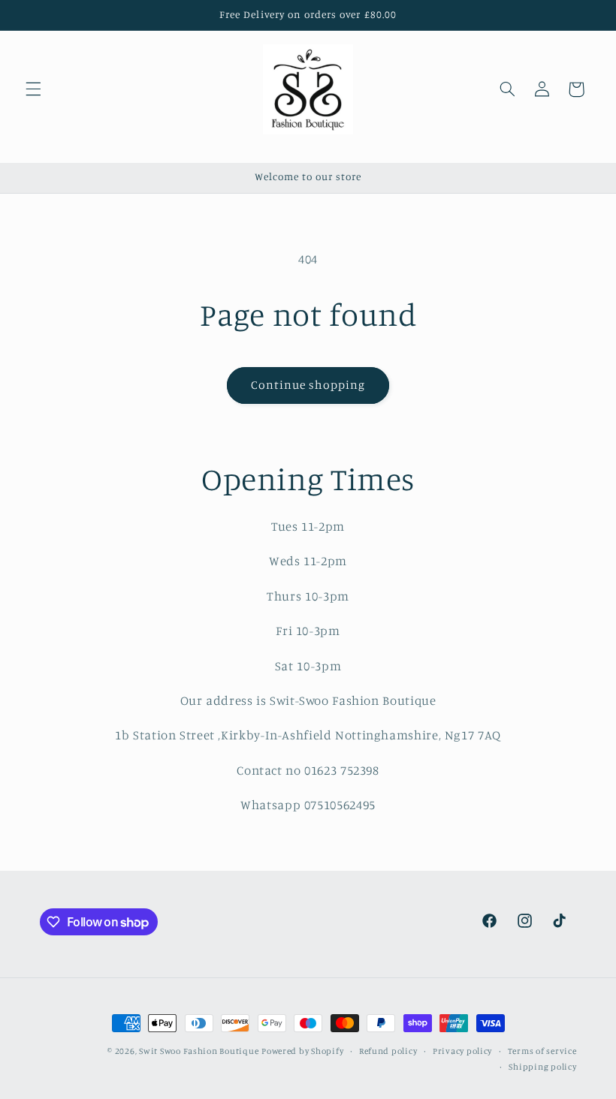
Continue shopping (308, 385)
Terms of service (542, 1051)
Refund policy (388, 1051)
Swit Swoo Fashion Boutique (198, 1051)
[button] (33, 89)
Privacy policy (462, 1051)
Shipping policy (542, 1066)
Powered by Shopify (302, 1051)
